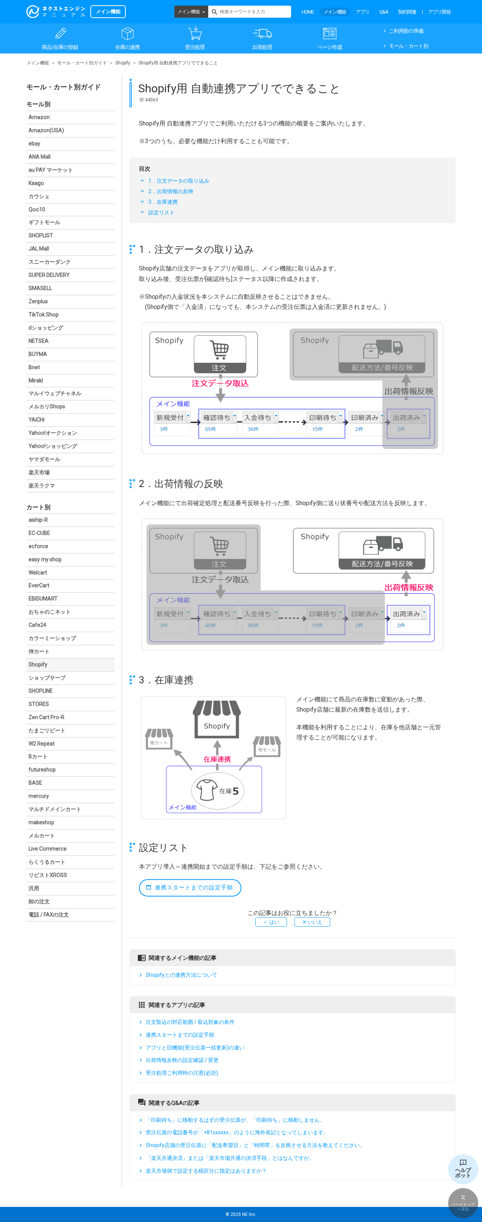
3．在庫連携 (163, 202)
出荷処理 (262, 47)
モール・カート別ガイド (82, 63)
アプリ (362, 12)
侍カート (39, 651)
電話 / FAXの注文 (49, 915)
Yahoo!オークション (53, 433)
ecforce (38, 546)
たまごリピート (47, 730)
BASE (35, 783)
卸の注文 (39, 901)
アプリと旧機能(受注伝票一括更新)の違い (195, 1048)
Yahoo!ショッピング (53, 446)
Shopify (122, 63)
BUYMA (38, 354)
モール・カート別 (408, 46)
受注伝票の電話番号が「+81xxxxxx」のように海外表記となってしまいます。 (237, 1133)
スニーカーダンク (50, 262)
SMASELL (40, 288)
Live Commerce (48, 849)
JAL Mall (39, 249)
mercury (39, 796)
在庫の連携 (127, 47)
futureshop (42, 770)
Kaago (36, 183)
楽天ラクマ (42, 486)
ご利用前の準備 (406, 31)
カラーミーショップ (52, 638)
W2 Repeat (42, 744)
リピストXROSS (48, 875)
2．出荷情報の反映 (171, 191)
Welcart (38, 573)
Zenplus (38, 301)
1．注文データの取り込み (178, 181)
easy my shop (45, 559)
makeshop (41, 822)
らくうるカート (47, 862)
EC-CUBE (39, 533)
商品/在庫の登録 (60, 47)
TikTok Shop (44, 315)
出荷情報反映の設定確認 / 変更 (182, 1060)
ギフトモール (44, 222)
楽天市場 (39, 472)
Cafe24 (37, 625)
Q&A (383, 12)
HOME (308, 12)
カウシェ (39, 196)
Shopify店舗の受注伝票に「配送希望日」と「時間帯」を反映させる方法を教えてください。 (255, 1145)
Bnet (34, 367)
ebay (34, 144)
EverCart (39, 585)
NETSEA (39, 341)
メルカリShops (47, 406)
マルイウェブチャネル (55, 393)
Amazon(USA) (46, 130)
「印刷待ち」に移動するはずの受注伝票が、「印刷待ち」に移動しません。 (235, 1120)
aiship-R (38, 520)
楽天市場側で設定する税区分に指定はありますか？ (206, 1171)
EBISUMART (43, 599)
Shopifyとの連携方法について (181, 975)
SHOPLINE (41, 691)
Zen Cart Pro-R (46, 717)
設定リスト (161, 212)
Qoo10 (37, 209)
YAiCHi (36, 420)
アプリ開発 (439, 12)
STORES (39, 704)
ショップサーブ (47, 678)
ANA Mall (39, 157)
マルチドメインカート (55, 809)
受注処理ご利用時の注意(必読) (182, 1073)
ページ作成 (329, 47)
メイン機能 (188, 11)
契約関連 (407, 12)
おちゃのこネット (50, 612)
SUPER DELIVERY (49, 275)
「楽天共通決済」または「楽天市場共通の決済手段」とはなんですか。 (230, 1158)
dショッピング (46, 328)
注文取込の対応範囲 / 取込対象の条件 (190, 1022)
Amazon (39, 117)
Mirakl (36, 380)
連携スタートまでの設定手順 (194, 887)
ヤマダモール (44, 459)
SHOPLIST (41, 235)
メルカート (42, 835)
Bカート (38, 756)
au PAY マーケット (51, 170)
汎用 (34, 888)
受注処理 (194, 47)
